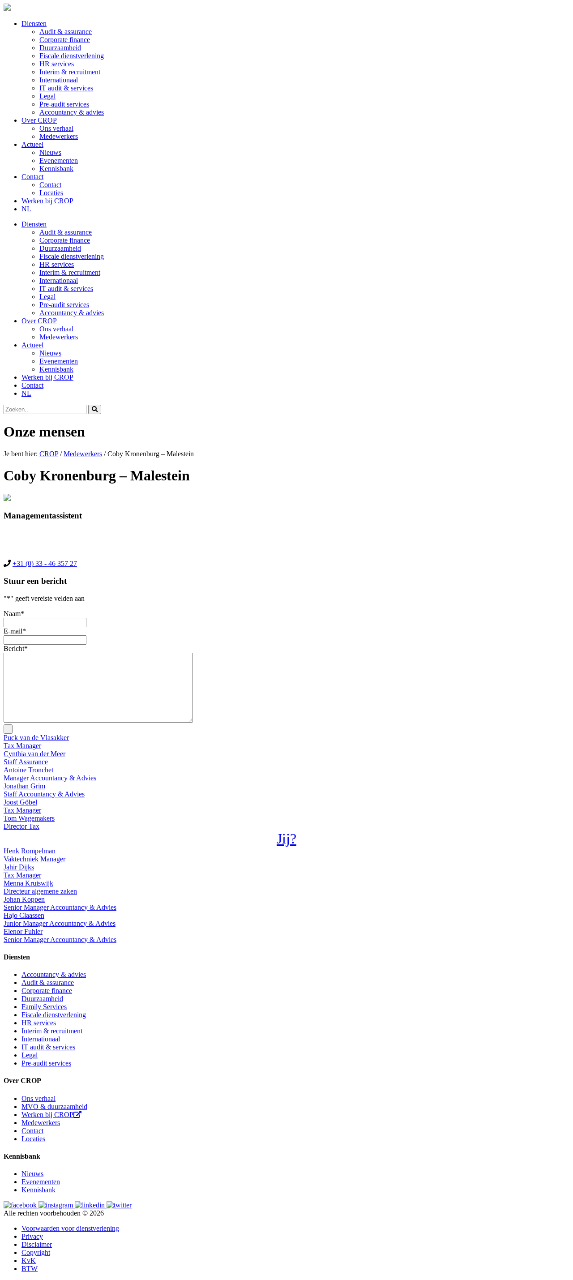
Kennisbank (56, 168)
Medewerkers (58, 136)
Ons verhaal (56, 128)
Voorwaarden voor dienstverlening (70, 1228)
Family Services (44, 1006)
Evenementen (58, 160)
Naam (14, 613)
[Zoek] (94, 409)
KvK (28, 1260)
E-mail (15, 631)
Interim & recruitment (69, 72)
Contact (32, 176)
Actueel (32, 144)
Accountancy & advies (71, 112)
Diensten (34, 23)
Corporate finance (64, 39)
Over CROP (39, 120)
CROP (48, 454)
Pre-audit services (64, 104)
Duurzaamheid (60, 47)
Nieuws (50, 152)
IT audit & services (66, 88)
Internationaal (58, 80)
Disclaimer (36, 1244)
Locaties (51, 193)
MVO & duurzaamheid (54, 1106)
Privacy (32, 1236)
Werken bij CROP (47, 201)
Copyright (35, 1252)
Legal (47, 96)
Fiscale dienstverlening (71, 56)
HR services (56, 64)
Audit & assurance (65, 31)
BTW (29, 1268)
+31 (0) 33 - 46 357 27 (45, 563)
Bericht (16, 648)
